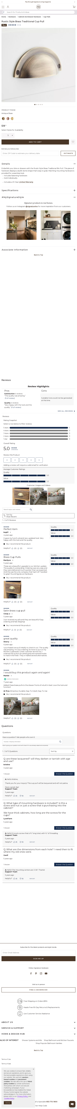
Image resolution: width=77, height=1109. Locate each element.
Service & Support (13, 1028)
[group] (38, 2)
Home (4, 17)
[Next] (73, 1)
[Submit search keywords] (3, 12)
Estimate (68, 153)
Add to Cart (35, 142)
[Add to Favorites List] (72, 141)
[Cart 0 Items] (74, 7)
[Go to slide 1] (34, 104)
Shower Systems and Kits (32, 1040)
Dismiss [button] (8, 1103)
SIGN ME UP (38, 959)
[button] (33, 1069)
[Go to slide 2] (36, 104)
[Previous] (2, 1)
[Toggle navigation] (4, 7)
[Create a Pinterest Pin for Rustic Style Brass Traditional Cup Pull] (4, 25)
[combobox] (38, 12)
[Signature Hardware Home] (38, 7)
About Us (7, 1022)
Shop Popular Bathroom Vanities (49, 1043)
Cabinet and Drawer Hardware (29, 17)
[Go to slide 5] (42, 104)
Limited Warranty (26, 182)
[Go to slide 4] (40, 104)
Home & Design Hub (13, 1034)
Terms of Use (6, 1059)
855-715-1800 (51, 1102)
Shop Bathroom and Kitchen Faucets (59, 1040)
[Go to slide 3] (38, 104)
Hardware (12, 17)
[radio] (4, 119)
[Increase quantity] (12, 135)
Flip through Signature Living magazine (38, 2)
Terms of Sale (6, 1064)
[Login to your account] (8, 7)
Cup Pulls (46, 17)
